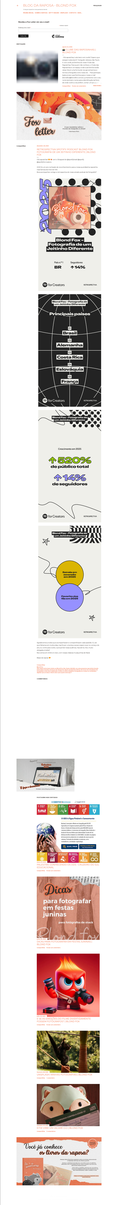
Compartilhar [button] (66, 86)
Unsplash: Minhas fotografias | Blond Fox (64, 1074)
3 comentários (50, 1131)
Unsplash (64, 13)
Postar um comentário (79, 86)
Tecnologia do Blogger (60, 1196)
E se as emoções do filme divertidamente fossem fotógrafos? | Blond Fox (64, 1020)
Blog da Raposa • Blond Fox (49, 5)
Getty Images (54, 13)
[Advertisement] (32, 741)
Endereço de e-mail (24, 27)
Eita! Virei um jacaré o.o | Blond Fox (60, 1128)
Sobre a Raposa (41, 13)
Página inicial (28, 13)
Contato (72, 13)
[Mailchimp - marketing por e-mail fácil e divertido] (58, 38)
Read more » (97, 85)
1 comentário (50, 1078)
